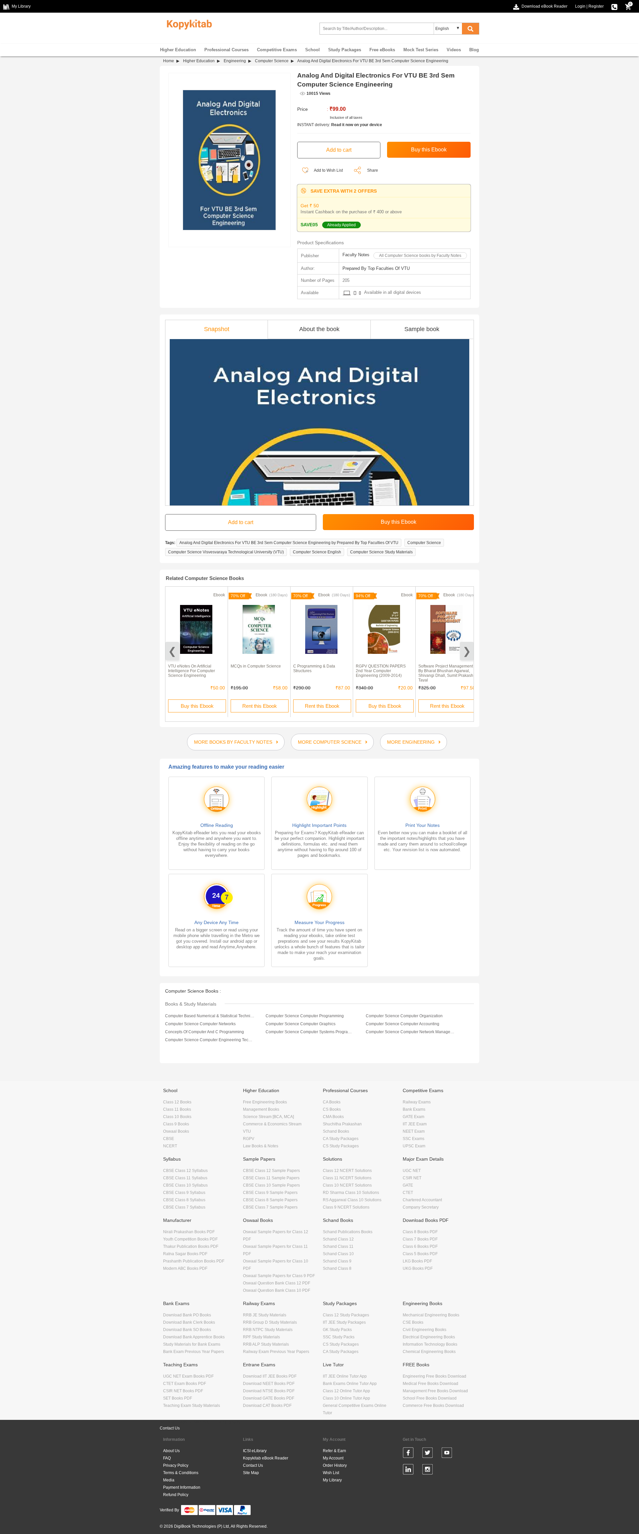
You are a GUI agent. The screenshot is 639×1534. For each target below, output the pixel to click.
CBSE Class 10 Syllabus (185, 1185)
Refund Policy (175, 1494)
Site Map (251, 1472)
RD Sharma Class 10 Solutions (351, 1192)
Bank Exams (414, 1109)
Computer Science (272, 61)
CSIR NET (412, 1178)
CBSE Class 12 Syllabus (185, 1170)
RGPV (248, 1138)
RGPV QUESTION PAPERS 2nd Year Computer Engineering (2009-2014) (381, 671)
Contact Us (170, 1428)
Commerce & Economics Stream (272, 1124)
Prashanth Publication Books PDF (193, 1261)
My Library (332, 1480)
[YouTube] (446, 1453)
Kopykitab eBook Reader (265, 1458)
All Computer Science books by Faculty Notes (420, 255)
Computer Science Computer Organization (404, 1016)
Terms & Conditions (180, 1472)
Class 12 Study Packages (346, 1315)
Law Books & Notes (260, 1146)
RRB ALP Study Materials (266, 1344)
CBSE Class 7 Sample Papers (270, 1207)
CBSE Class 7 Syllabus (184, 1207)
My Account (333, 1458)
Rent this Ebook (259, 706)
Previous (172, 651)
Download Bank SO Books (187, 1329)
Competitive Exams (277, 49)
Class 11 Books (177, 1109)
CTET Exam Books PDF (184, 1383)
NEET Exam (414, 1131)
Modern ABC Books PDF (185, 1268)
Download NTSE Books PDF (269, 1391)
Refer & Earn (334, 1450)
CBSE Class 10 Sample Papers (271, 1185)
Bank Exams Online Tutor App (350, 1383)
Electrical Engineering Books (429, 1337)
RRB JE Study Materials (264, 1315)
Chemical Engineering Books (429, 1351)
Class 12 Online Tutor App (346, 1391)
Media (168, 1480)
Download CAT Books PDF (267, 1405)
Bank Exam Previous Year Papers (193, 1351)
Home (168, 61)
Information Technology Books (430, 1344)
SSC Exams (413, 1138)
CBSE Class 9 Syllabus (184, 1192)
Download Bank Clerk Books (189, 1322)
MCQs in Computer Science (256, 666)
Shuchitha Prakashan (342, 1124)
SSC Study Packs (338, 1337)
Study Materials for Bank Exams (191, 1344)
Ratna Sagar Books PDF (185, 1253)
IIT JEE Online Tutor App (345, 1376)
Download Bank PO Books (187, 1315)
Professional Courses (226, 49)
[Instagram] (427, 1470)
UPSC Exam (414, 1146)
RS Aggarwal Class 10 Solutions (352, 1200)
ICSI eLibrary (255, 1450)
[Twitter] (427, 1453)
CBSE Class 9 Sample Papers (270, 1192)
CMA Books (333, 1116)
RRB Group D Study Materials (270, 1322)
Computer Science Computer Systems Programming (310, 1032)
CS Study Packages (341, 1146)
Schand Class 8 (337, 1268)
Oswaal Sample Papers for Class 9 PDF (279, 1275)
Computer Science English (317, 552)
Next (467, 651)
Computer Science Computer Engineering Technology (209, 1040)
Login (580, 6)
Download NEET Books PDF (269, 1383)
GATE (408, 1185)
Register (596, 6)
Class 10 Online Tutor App (346, 1398)
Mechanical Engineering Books (431, 1315)
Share (372, 170)
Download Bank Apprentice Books (194, 1337)
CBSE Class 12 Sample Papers (271, 1170)
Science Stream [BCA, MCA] (268, 1116)
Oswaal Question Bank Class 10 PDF (276, 1290)
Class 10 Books (177, 1116)
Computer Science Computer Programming (305, 1016)
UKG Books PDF (418, 1268)
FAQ (167, 1458)
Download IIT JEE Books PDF (270, 1376)
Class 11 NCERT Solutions (347, 1178)
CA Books (331, 1102)
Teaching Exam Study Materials (191, 1405)
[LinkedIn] (408, 1470)
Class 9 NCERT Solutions (346, 1207)
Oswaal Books (176, 1131)
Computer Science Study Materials (381, 552)
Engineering (235, 61)
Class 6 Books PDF (420, 1246)
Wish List (331, 1472)
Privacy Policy (175, 1465)
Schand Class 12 (338, 1239)
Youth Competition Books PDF (190, 1239)
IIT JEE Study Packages (344, 1322)
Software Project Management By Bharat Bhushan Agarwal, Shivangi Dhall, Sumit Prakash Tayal (445, 673)
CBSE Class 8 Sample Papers (270, 1200)
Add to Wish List (328, 170)
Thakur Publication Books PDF (190, 1246)
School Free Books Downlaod (430, 1398)
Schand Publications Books (347, 1232)
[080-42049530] (614, 6)
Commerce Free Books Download (433, 1405)
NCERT (170, 1146)
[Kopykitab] (187, 23)
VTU (247, 1131)
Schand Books (336, 1131)
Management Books (261, 1109)
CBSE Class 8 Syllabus (184, 1200)
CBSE (168, 1138)
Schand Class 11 (338, 1246)
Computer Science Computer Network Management (410, 1032)
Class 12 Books (177, 1102)
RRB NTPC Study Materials (268, 1329)
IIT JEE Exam (415, 1124)
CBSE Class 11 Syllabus (185, 1178)
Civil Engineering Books (424, 1329)
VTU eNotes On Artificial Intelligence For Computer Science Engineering (191, 671)
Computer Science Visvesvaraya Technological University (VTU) (226, 552)
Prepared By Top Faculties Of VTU (376, 268)
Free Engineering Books (265, 1102)
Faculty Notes (355, 254)
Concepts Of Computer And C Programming (204, 1032)
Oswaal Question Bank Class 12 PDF (276, 1283)
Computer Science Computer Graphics (300, 1024)
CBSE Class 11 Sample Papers (271, 1178)
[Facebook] (408, 1453)
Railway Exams (417, 1102)
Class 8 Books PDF (420, 1232)
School (312, 49)
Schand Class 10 (338, 1253)
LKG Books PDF (417, 1261)
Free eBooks (382, 49)
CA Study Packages (340, 1138)
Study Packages (344, 49)
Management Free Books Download (435, 1391)
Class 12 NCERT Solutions (347, 1170)
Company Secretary (421, 1207)
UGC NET (412, 1170)
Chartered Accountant (422, 1200)
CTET (408, 1192)
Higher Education (178, 49)
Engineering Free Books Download (434, 1376)
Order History (335, 1465)
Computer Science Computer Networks (200, 1024)
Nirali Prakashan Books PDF (189, 1232)
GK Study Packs (337, 1329)
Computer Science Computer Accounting (402, 1024)
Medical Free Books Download (430, 1383)
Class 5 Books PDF (420, 1253)
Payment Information (181, 1487)
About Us (171, 1450)
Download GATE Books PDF (268, 1398)
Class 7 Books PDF (420, 1239)
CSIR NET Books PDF (183, 1391)
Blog (474, 49)
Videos (454, 49)
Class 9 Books (176, 1124)
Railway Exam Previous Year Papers (276, 1351)
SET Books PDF (177, 1398)
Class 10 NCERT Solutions (347, 1185)
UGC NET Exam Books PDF (188, 1376)
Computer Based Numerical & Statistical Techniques (209, 1016)
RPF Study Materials (261, 1337)
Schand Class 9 (337, 1261)
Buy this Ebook (197, 706)
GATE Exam (413, 1116)
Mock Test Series (420, 49)
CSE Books (413, 1322)
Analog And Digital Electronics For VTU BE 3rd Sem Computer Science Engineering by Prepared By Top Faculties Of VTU (288, 542)
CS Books (332, 1109)
